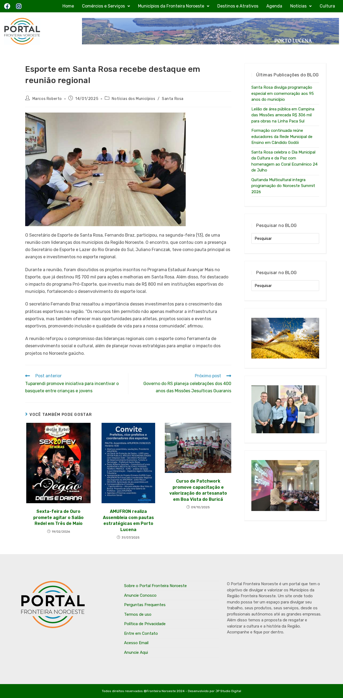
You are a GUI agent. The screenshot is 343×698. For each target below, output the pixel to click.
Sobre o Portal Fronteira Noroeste (155, 585)
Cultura (327, 6)
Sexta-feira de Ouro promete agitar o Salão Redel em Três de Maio (58, 517)
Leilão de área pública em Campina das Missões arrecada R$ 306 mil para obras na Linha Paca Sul (282, 115)
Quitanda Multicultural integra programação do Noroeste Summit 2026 (283, 185)
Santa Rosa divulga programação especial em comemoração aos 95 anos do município (282, 93)
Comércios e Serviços (103, 6)
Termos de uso (137, 614)
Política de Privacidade (145, 623)
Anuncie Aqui (136, 652)
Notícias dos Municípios (133, 98)
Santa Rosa (173, 98)
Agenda (274, 6)
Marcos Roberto (47, 98)
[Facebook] (7, 6)
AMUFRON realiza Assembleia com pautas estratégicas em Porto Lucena (128, 520)
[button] (106, 6)
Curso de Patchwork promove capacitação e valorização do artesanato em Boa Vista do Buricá (198, 490)
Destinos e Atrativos (237, 6)
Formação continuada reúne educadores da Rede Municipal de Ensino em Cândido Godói (281, 136)
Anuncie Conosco (140, 595)
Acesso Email (136, 642)
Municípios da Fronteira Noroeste (171, 6)
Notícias (298, 6)
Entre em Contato (141, 633)
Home (68, 6)
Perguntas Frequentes (145, 604)
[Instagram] (19, 6)
